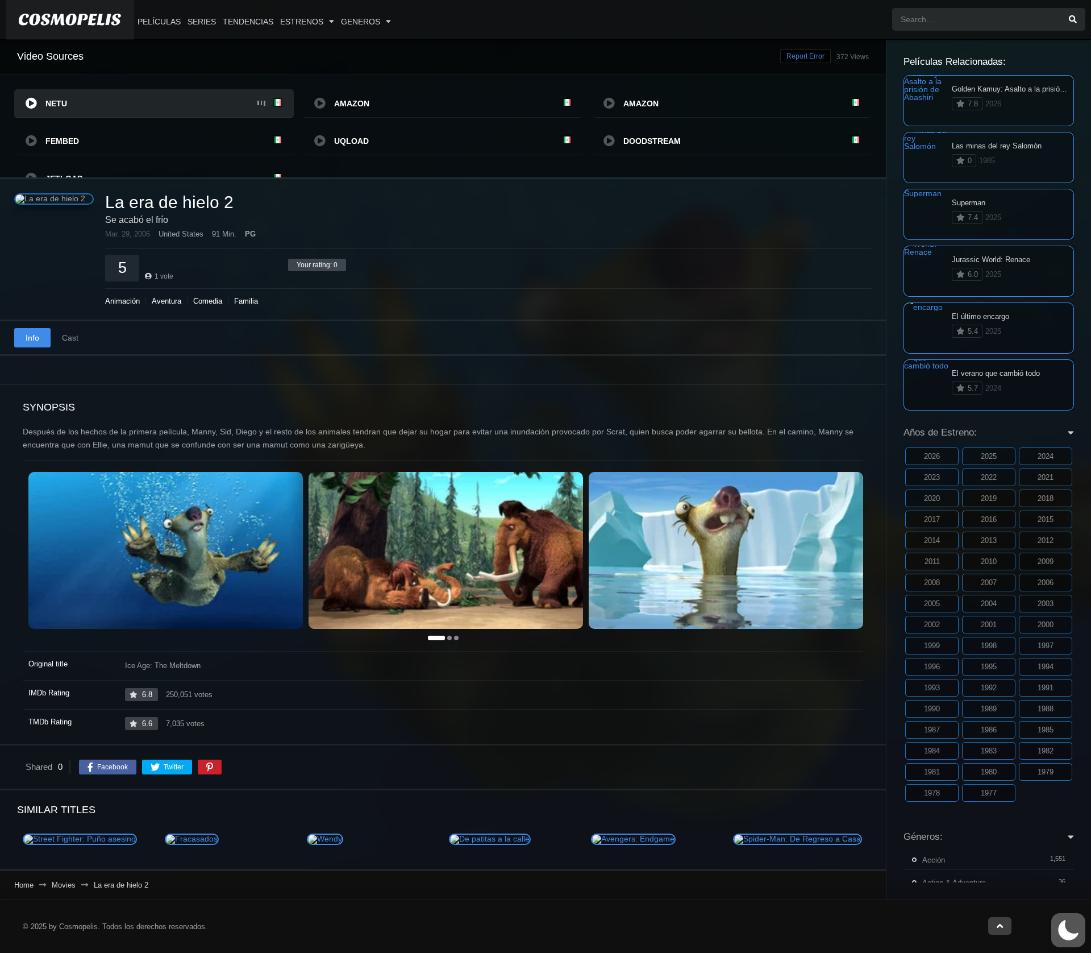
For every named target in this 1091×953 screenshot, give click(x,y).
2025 (989, 456)
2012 (1045, 540)
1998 (989, 645)
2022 (989, 477)
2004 (989, 603)
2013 (989, 540)
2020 (932, 498)
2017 (932, 519)
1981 (932, 772)
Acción (933, 860)
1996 (932, 666)
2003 (1045, 603)
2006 (1045, 582)
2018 (1045, 498)
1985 (1045, 730)
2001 (989, 624)
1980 (989, 772)
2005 (932, 603)
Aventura (166, 301)
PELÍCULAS (159, 21)
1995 (989, 666)
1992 (989, 687)
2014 (932, 540)
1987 (932, 730)
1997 (1045, 645)
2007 (989, 582)
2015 (1045, 519)
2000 (1045, 624)
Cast (70, 337)
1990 (932, 709)
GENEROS (360, 21)
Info (32, 337)
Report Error (805, 56)
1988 (1045, 709)
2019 (989, 498)
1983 (989, 751)
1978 (932, 793)
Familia (246, 301)
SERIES (202, 21)
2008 (932, 582)
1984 (932, 751)
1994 (1045, 666)
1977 (989, 793)
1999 (932, 645)
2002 (932, 624)
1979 (1045, 772)
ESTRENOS (301, 21)
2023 (932, 477)
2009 (1045, 561)
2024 (1045, 456)
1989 (989, 709)
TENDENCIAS (248, 21)
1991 (1045, 687)
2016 (989, 519)
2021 (1045, 477)
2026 (932, 456)
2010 (989, 561)
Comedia (207, 301)
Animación (122, 301)
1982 (1045, 751)
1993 (932, 687)
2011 (932, 561)
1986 (989, 730)
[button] (1068, 930)
